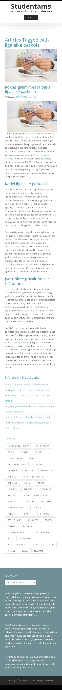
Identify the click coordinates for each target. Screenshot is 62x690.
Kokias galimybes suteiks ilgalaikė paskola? (27, 89)
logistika (13, 489)
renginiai (45, 514)
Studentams (31, 6)
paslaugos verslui (18, 508)
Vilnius (11, 551)
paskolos (46, 501)
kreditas (12, 483)
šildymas (38, 551)
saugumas (33, 520)
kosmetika (46, 471)
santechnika (14, 520)
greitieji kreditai (17, 464)
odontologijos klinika (34, 495)
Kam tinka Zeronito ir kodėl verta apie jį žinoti (27, 417)
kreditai (12, 477)
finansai (33, 458)
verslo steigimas (17, 545)
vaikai (11, 538)
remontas (28, 514)
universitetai (42, 532)
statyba (11, 526)
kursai (26, 483)
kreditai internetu (33, 477)
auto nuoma (42, 446)
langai (40, 483)
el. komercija (15, 458)
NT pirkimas (45, 489)
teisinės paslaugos (18, 532)
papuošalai (13, 501)
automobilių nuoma (18, 446)
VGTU (51, 545)
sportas (49, 520)
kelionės (30, 471)
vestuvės (37, 545)
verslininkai (26, 538)
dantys (24, 452)
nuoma (11, 495)
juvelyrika (13, 471)
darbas (38, 452)
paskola (30, 501)
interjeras (37, 464)
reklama (12, 514)
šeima (25, 551)
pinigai (38, 508)
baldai (11, 452)
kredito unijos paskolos (16, 342)
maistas (28, 489)
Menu (31, 17)
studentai (27, 526)
